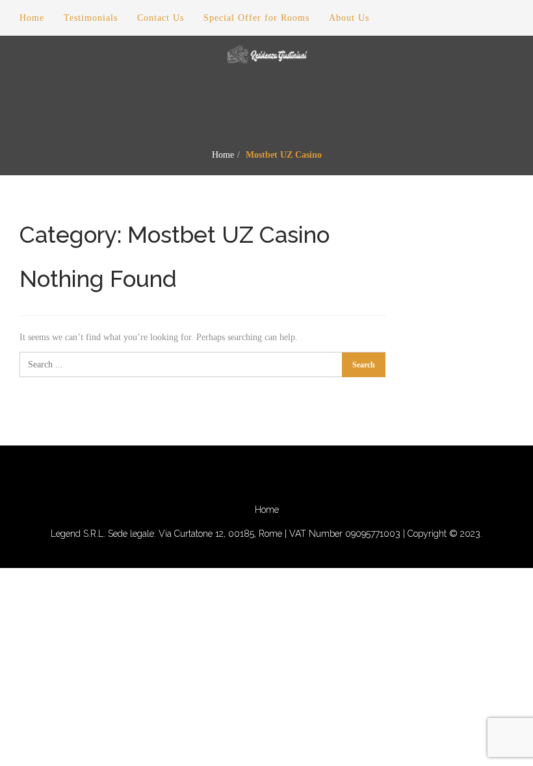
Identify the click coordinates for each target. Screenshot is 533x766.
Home (223, 155)
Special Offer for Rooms (256, 18)
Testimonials (91, 18)
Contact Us (160, 18)
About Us (349, 18)
